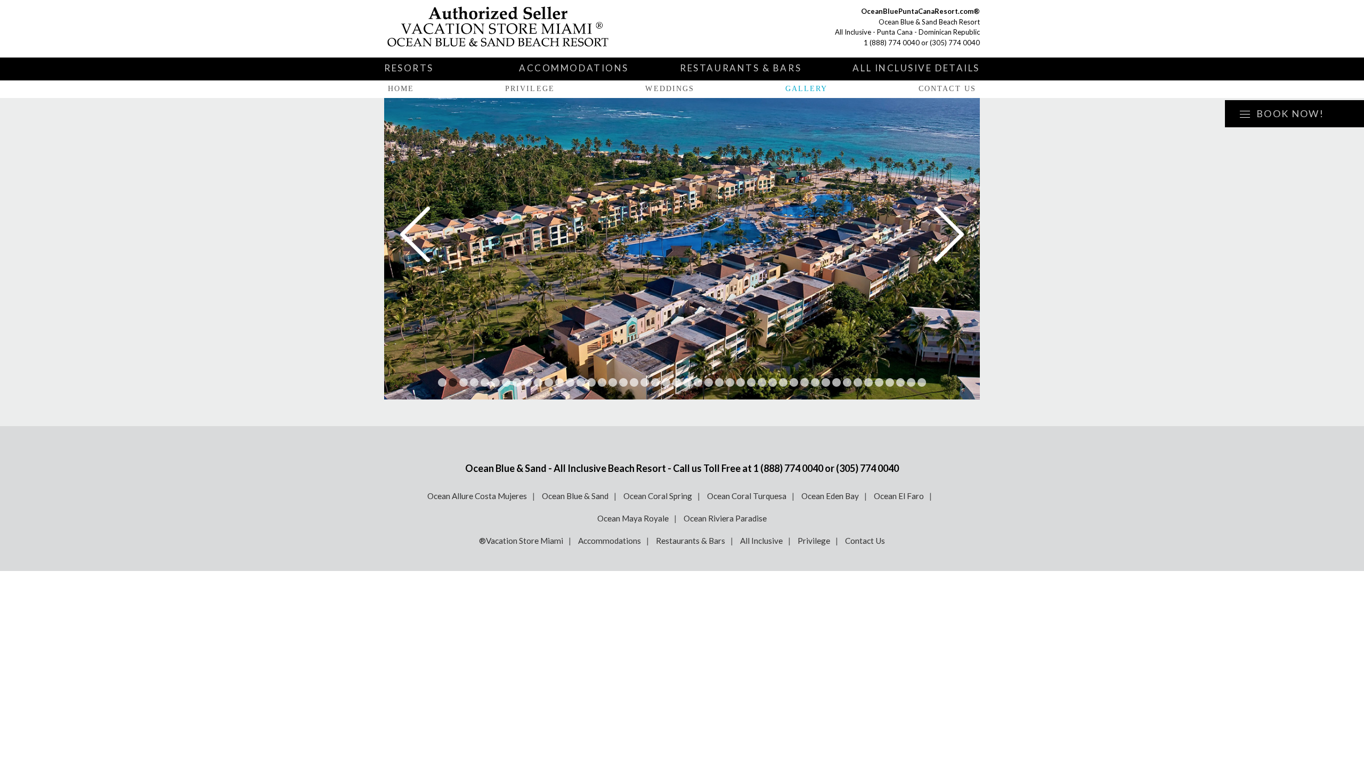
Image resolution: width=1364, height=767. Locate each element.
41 (868, 382)
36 (815, 382)
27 (719, 382)
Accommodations (574, 68)
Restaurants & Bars (740, 68)
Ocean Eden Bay (830, 496)
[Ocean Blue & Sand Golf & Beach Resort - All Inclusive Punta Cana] (509, 28)
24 (687, 382)
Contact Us (947, 89)
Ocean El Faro (899, 496)
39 (847, 382)
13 (570, 382)
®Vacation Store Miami (521, 540)
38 (836, 382)
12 (559, 382)
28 (730, 382)
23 (676, 382)
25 (698, 382)
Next (949, 234)
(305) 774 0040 (955, 42)
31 (762, 382)
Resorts (409, 68)
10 (538, 382)
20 (644, 382)
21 (655, 382)
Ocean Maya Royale (633, 518)
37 (826, 382)
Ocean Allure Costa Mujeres (477, 496)
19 (634, 382)
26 (708, 382)
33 (783, 382)
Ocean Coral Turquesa (746, 496)
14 (581, 382)
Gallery (806, 89)
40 (858, 382)
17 (612, 382)
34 (794, 382)
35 (804, 382)
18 (623, 382)
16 (602, 382)
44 (900, 382)
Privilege (530, 89)
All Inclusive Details (916, 68)
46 (922, 382)
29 (740, 382)
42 (879, 382)
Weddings (669, 89)
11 (549, 382)
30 (751, 382)
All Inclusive (761, 540)
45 (911, 382)
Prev (415, 234)
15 (591, 382)
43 (890, 382)
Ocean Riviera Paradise (725, 518)
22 (666, 382)
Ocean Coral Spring (657, 496)
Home (401, 89)
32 (772, 382)
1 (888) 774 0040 (892, 42)
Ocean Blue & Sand (575, 496)
